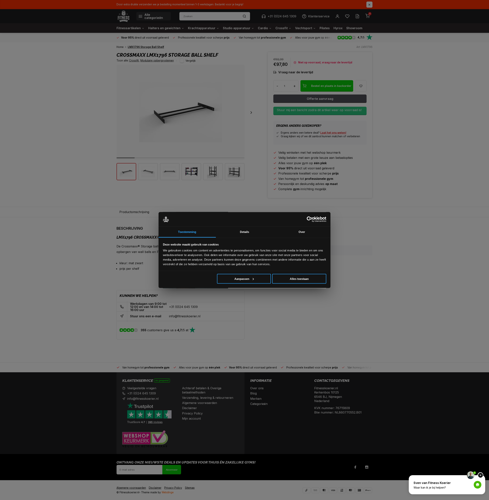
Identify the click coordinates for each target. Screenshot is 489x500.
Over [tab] (302, 231)
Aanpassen (241, 278)
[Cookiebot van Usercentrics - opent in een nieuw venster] (309, 219)
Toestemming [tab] (187, 231)
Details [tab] (244, 231)
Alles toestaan (299, 278)
